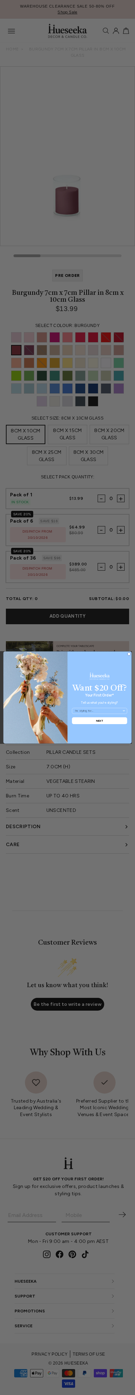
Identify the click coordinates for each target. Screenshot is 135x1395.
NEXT (99, 720)
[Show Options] (124, 711)
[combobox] (98, 711)
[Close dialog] (129, 654)
